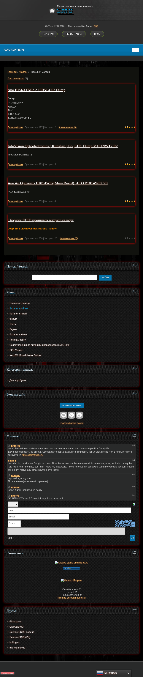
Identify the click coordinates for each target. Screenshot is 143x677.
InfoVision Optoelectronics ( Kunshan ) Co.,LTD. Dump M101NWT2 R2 (63, 146)
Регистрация (74, 34)
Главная (48, 34)
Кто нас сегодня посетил (72, 597)
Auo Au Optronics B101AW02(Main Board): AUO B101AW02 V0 (58, 183)
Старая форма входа (71, 423)
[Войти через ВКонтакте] (63, 415)
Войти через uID (71, 405)
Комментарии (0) (68, 127)
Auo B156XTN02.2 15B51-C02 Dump (36, 90)
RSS (96, 26)
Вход (97, 34)
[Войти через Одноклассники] (79, 415)
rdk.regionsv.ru (17, 647)
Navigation (14, 50)
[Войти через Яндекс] (71, 415)
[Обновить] (134, 503)
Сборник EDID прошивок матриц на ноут (41, 220)
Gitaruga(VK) (16, 626)
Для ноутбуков (16, 78)
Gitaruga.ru (15, 621)
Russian (110, 673)
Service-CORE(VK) (19, 637)
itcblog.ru (14, 642)
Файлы (23, 71)
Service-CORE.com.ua (21, 632)
